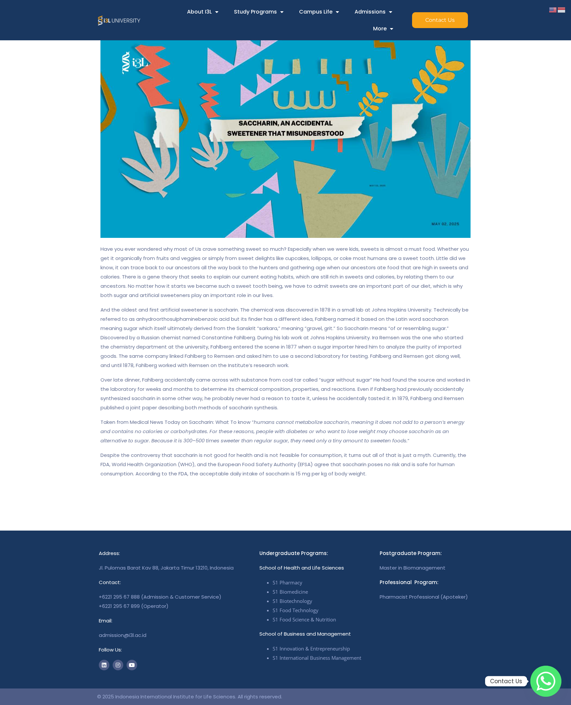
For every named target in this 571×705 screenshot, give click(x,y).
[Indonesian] (561, 9)
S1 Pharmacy (287, 582)
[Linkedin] (104, 665)
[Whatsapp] (545, 681)
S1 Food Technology (296, 610)
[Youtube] (132, 665)
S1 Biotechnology (292, 601)
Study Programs (255, 12)
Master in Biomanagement (412, 567)
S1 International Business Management (317, 657)
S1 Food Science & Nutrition (304, 619)
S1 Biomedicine (290, 591)
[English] (553, 9)
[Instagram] (118, 665)
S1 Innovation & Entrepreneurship (311, 648)
